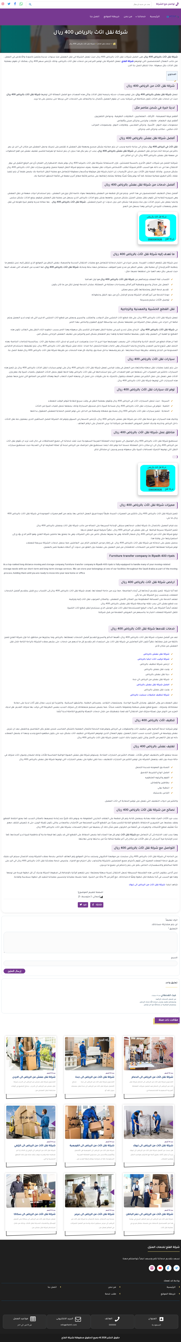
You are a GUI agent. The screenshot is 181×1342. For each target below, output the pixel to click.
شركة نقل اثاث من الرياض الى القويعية (92, 1145)
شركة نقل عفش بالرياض (156, 654)
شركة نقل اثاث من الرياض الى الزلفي (34, 1145)
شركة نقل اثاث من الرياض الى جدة (94, 1077)
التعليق (172, 929)
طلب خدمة (110, 1294)
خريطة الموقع (111, 17)
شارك (99, 905)
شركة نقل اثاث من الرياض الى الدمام (152, 1077)
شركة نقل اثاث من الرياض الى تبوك (147, 885)
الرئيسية (155, 17)
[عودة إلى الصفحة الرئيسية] (114, 44)
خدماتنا (141, 17)
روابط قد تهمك (172, 1281)
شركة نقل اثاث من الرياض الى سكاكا (34, 1214)
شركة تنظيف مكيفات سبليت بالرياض (149, 695)
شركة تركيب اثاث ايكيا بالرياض (153, 659)
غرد (85, 905)
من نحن (128, 17)
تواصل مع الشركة (165, 4)
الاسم (174, 958)
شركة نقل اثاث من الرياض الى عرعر (94, 1214)
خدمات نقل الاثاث (104, 44)
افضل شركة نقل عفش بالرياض (153, 685)
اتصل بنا (94, 17)
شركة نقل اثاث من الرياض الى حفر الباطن (149, 1214)
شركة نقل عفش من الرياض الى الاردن (33, 1077)
